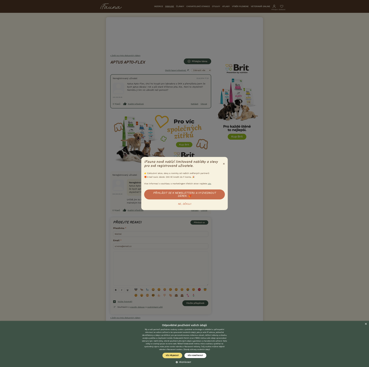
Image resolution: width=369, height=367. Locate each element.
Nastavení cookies (174, 349)
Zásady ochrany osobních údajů (196, 349)
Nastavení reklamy (192, 346)
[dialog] (184, 344)
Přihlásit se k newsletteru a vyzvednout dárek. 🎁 (184, 194)
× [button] (366, 324)
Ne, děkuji (184, 204)
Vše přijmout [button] (172, 355)
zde (209, 184)
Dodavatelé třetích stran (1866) (186, 338)
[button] (184, 362)
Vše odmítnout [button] (195, 355)
